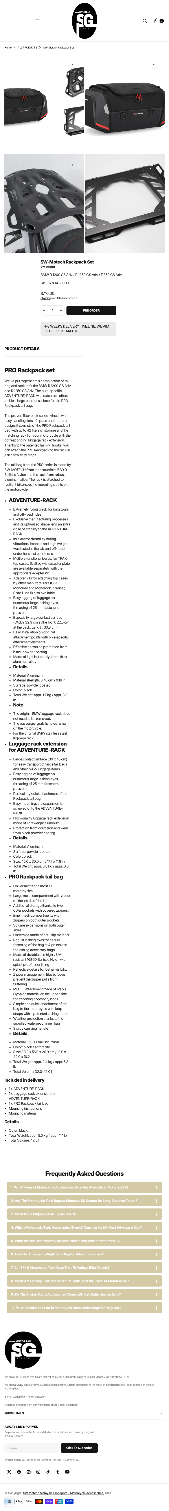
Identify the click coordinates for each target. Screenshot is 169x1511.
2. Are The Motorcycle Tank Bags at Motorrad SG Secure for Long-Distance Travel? (74, 1201)
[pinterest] (28, 1472)
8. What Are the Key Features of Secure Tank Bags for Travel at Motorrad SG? (70, 1281)
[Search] (145, 21)
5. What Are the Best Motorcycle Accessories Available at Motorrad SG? (65, 1241)
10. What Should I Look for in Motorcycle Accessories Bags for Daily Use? (66, 1308)
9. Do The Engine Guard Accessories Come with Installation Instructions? (66, 1294)
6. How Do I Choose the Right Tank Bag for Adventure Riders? (57, 1254)
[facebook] (19, 1472)
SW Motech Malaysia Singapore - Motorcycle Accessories (63, 1493)
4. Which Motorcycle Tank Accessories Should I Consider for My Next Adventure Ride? (76, 1227)
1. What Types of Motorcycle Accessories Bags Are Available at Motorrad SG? (69, 1187)
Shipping (45, 298)
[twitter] (9, 1472)
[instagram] (38, 1472)
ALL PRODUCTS (27, 47)
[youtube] (67, 1472)
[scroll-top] (161, 1503)
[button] (37, 21)
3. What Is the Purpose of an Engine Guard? (43, 1214)
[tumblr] (57, 1472)
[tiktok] (48, 1472)
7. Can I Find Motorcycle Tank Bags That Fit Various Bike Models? (60, 1267)
